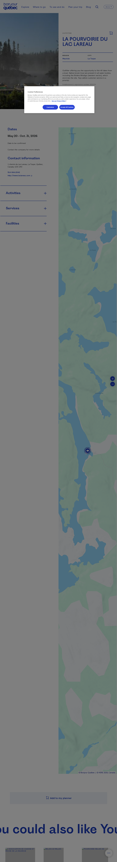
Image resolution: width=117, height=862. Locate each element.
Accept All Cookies (67, 107)
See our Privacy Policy (59, 101)
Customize (50, 107)
